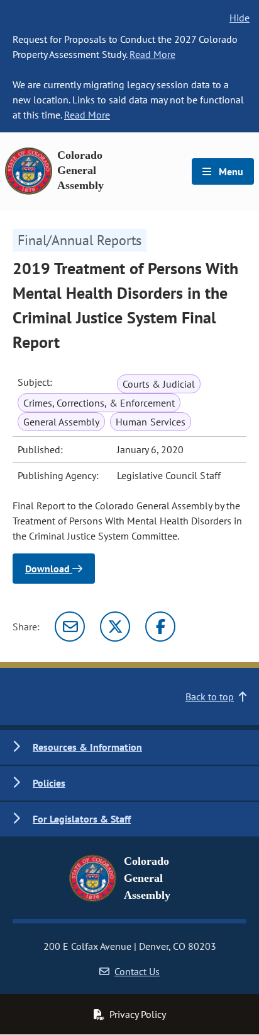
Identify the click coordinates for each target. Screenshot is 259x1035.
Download (48, 568)
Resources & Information (87, 747)
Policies (49, 783)
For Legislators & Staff (82, 818)
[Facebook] (160, 626)
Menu (229, 171)
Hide (239, 17)
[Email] (70, 626)
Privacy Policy (137, 1014)
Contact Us (137, 971)
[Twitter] (115, 626)
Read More (152, 54)
